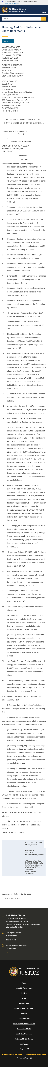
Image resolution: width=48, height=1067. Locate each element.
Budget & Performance (24, 988)
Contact (23, 1058)
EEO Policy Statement (24, 1034)
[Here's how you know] (24, 2)
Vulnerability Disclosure (24, 1039)
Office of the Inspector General (24, 1024)
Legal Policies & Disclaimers (24, 1008)
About (24, 983)
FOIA (24, 998)
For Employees (24, 1019)
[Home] (14, 13)
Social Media (11, 948)
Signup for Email (15, 945)
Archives (24, 993)
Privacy (24, 1013)
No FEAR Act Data (24, 1029)
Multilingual (24, 1044)
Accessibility (24, 1003)
